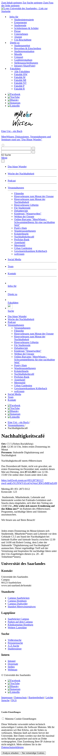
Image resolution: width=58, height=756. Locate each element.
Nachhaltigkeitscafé (24, 236)
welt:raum (19, 254)
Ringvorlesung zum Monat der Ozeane (34, 196)
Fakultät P (19, 86)
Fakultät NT (20, 83)
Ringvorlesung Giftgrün (26, 205)
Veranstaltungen (16, 187)
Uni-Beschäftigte (22, 39)
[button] (6, 155)
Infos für (14, 16)
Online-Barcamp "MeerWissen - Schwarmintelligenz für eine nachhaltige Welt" (34, 222)
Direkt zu (14, 42)
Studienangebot (22, 45)
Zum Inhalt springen (11, 2)
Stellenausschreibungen (26, 62)
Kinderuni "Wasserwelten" (27, 213)
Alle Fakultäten (22, 71)
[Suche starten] (33, 148)
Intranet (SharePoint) (24, 65)
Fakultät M (19, 77)
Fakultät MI (20, 80)
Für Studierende (22, 207)
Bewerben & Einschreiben (27, 48)
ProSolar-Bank (21, 239)
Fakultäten (15, 68)
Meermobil (19, 245)
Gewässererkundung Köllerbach (30, 251)
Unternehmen (21, 34)
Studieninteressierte (24, 19)
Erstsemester (20, 22)
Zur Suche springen (33, 2)
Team (10, 266)
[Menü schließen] (3, 161)
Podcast (12, 180)
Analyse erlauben (11, 753)
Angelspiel (19, 242)
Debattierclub (21, 210)
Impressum (6, 697)
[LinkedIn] (14, 105)
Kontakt (12, 273)
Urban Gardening (23, 248)
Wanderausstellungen (25, 231)
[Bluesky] (13, 100)
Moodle (18, 54)
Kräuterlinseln (21, 233)
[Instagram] (14, 102)
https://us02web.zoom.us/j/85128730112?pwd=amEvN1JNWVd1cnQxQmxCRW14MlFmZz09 (29, 482)
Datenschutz (20, 697)
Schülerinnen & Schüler (26, 28)
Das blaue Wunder (17, 166)
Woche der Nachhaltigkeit (21, 173)
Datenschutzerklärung (12, 747)
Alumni (18, 37)
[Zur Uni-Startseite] (29, 11)
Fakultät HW (20, 74)
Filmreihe (19, 193)
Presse (17, 31)
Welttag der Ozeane (24, 216)
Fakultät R (19, 88)
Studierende (20, 25)
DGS (14, 700)
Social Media (14, 259)
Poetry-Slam (20, 228)
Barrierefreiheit (36, 697)
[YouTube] (14, 97)
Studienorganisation (24, 51)
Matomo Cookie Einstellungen (20, 718)
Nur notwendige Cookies (33, 753)
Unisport (18, 57)
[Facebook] (14, 94)
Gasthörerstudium (23, 60)
